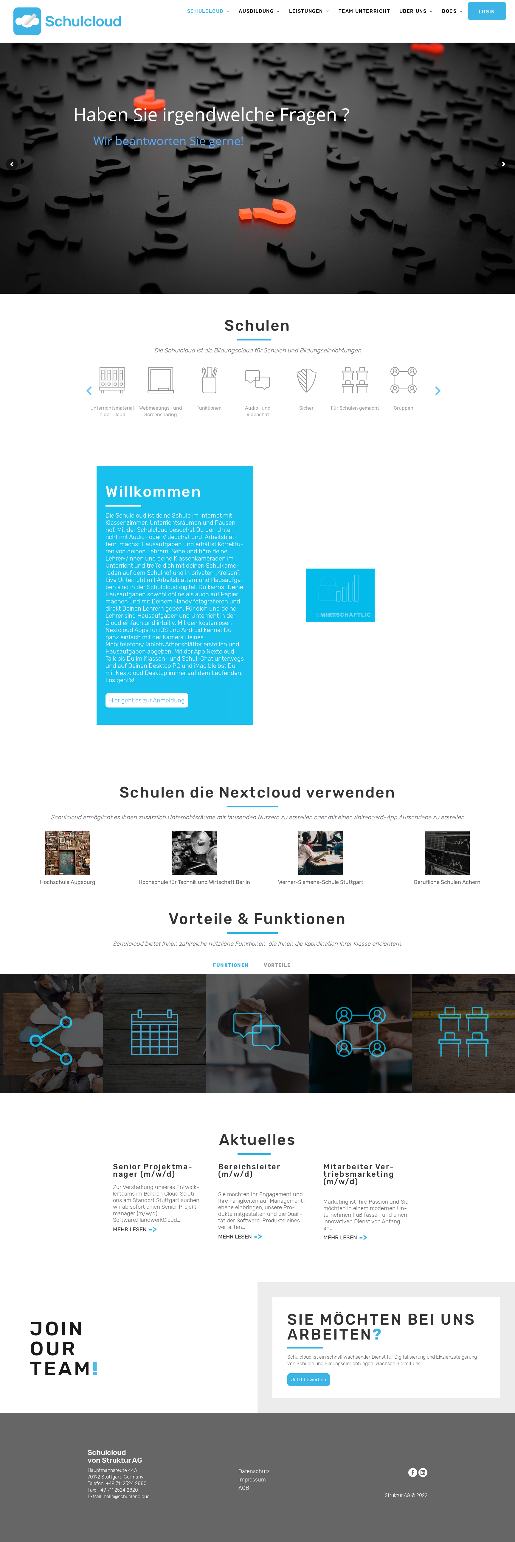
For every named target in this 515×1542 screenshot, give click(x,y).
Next (432, 391)
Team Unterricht (364, 11)
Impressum (252, 1479)
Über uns (413, 11)
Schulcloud (205, 11)
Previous (83, 391)
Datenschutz (254, 1471)
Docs (449, 11)
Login (487, 12)
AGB (243, 1488)
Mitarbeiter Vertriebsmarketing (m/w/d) (358, 1174)
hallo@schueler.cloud (127, 1496)
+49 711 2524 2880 (126, 1483)
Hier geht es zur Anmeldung (147, 700)
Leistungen (306, 11)
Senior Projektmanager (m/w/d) (152, 1171)
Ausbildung (256, 11)
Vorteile (277, 965)
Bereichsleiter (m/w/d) (249, 1171)
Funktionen (231, 965)
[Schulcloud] (67, 21)
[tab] (230, 965)
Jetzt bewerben (308, 1379)
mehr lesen (130, 1229)
